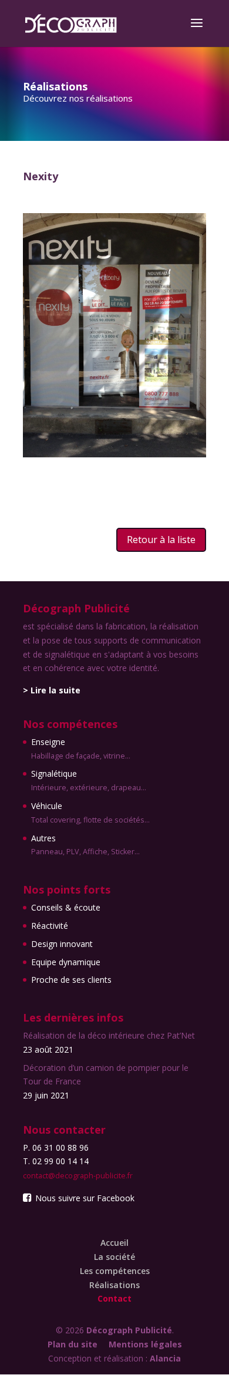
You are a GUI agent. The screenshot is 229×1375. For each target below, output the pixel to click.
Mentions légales (145, 1344)
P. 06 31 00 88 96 (56, 1147)
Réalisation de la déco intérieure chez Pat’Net (109, 1035)
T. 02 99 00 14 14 (56, 1161)
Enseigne (80, 748)
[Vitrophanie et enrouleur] (114, 454)
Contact (114, 1298)
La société (114, 1256)
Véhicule (90, 812)
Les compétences (115, 1270)
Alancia (165, 1358)
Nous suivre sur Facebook (83, 1198)
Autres (85, 845)
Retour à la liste (161, 539)
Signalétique (88, 780)
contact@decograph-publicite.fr (78, 1176)
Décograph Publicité (129, 1330)
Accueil (114, 1242)
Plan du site (72, 1344)
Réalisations (114, 1284)
